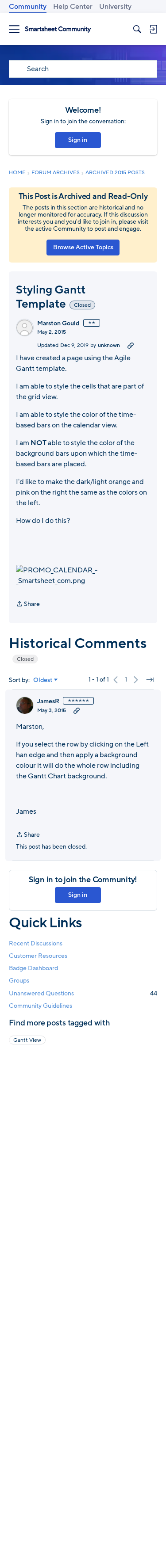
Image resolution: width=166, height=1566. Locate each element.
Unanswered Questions (83, 993)
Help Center (73, 6)
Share (28, 604)
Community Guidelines (40, 1006)
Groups (19, 980)
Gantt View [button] (27, 1040)
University (115, 6)
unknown (109, 345)
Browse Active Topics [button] (83, 247)
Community (27, 6)
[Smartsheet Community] (58, 29)
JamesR (48, 701)
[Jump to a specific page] (150, 680)
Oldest (43, 680)
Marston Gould (58, 324)
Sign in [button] (77, 140)
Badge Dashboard (33, 968)
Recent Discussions (35, 943)
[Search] (137, 29)
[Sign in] (153, 29)
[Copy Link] (130, 345)
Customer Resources (38, 956)
